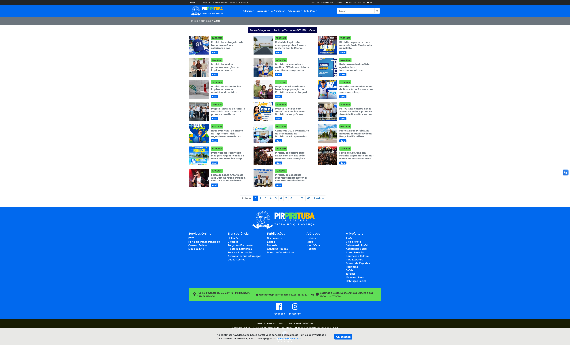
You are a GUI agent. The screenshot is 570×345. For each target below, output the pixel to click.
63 (308, 198)
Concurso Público (277, 248)
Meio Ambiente (355, 277)
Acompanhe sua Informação (244, 256)
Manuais (272, 245)
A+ (359, 2)
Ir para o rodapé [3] (239, 2)
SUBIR (335, 328)
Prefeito (350, 238)
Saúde (349, 270)
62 (302, 198)
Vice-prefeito (353, 241)
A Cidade (247, 11)
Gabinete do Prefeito (358, 245)
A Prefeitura (277, 11)
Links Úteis (309, 11)
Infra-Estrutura (354, 259)
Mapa (310, 241)
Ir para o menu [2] (220, 2)
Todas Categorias (260, 30)
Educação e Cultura (357, 256)
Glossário (233, 241)
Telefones (315, 2)
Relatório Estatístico (240, 248)
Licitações (234, 238)
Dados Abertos (236, 259)
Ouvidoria (339, 2)
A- (364, 2)
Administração (355, 252)
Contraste (352, 2)
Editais (271, 241)
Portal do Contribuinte (280, 252)
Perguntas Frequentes (241, 245)
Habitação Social (356, 280)
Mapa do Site (196, 248)
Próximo (319, 198)
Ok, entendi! (343, 336)
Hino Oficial (313, 245)
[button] (377, 10)
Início (194, 20)
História (311, 238)
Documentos (274, 238)
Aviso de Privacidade (289, 338)
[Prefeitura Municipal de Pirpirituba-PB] (206, 10)
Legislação (261, 11)
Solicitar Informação (240, 252)
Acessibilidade (327, 2)
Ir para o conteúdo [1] (200, 2)
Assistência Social (356, 248)
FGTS (191, 238)
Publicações (294, 11)
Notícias (206, 20)
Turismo (350, 273)
